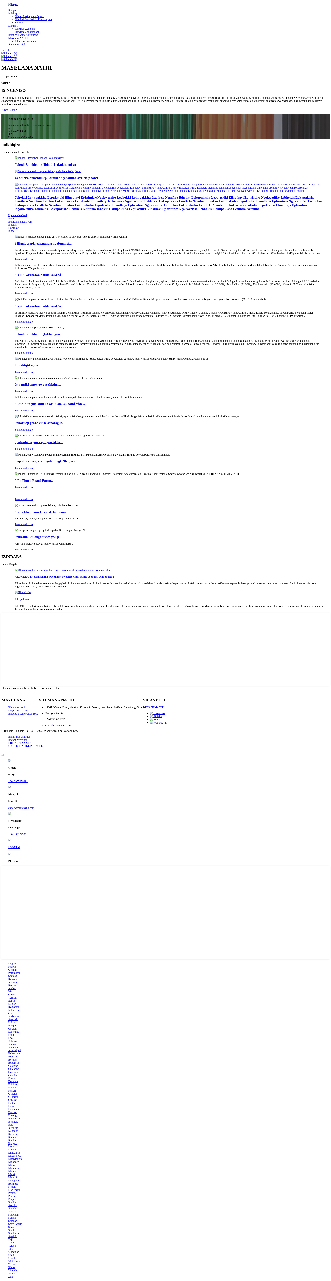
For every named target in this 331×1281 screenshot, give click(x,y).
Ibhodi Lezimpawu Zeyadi (29, 16)
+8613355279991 (18, 781)
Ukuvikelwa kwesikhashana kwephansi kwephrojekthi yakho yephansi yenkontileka (64, 576)
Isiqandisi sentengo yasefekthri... (38, 384)
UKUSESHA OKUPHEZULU (25, 746)
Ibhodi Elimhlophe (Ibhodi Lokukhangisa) (45, 164)
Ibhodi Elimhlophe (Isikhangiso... (39, 334)
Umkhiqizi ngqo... (28, 365)
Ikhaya (12, 10)
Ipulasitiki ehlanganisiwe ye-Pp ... (39, 537)
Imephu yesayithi (17, 739)
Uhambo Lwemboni (26, 41)
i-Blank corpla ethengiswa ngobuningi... (43, 243)
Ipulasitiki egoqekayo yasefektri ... (39, 442)
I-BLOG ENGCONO (20, 742)
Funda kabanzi (9, 109)
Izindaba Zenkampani (27, 31)
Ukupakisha (22, 599)
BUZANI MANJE (153, 707)
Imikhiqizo (14, 13)
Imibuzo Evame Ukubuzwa (23, 34)
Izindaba (13, 25)
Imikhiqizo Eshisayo (19, 736)
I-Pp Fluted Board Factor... (34, 480)
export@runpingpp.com (58, 725)
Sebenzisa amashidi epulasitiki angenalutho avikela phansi (56, 178)
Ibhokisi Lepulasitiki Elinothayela (33, 19)
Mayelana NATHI (18, 38)
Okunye (19, 22)
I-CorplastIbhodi (13, 229)
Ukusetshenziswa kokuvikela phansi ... (42, 512)
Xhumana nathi (16, 44)
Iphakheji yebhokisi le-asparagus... (39, 423)
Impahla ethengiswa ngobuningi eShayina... (46, 461)
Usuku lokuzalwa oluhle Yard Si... (39, 275)
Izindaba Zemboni (25, 28)
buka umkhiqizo (24, 259)
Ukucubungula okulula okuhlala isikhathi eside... (50, 404)
